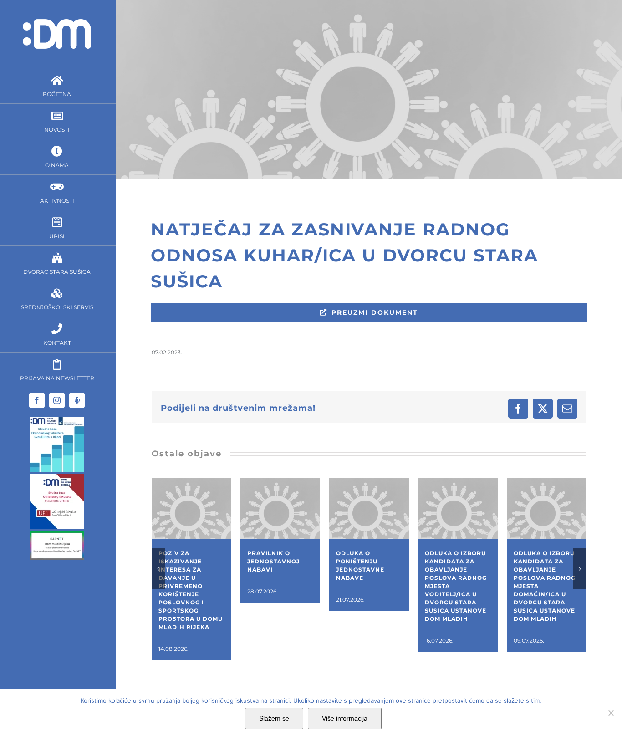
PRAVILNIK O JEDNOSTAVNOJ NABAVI (273, 561)
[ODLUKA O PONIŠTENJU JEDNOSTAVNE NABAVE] (369, 482)
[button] (158, 568)
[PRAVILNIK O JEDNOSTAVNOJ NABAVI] (280, 482)
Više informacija (344, 718)
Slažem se (274, 718)
